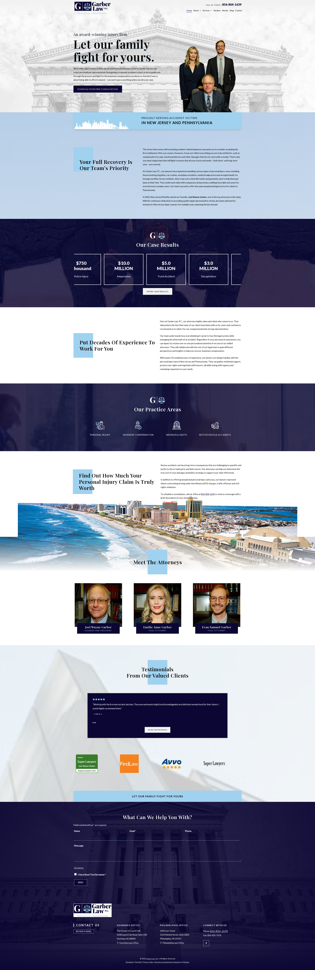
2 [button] (92, 723)
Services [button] (206, 11)
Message (78, 845)
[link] (92, 8)
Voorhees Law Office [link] (129, 942)
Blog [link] (232, 11)
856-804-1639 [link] (232, 4)
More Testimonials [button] (157, 730)
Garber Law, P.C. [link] (152, 959)
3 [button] (93, 723)
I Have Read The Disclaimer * (92, 874)
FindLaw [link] (186, 962)
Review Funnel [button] (84, 931)
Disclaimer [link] (130, 962)
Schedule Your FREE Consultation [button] (98, 89)
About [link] (196, 11)
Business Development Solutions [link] (167, 962)
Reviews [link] (217, 11)
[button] (206, 943)
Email (133, 831)
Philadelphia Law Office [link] (173, 942)
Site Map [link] (138, 962)
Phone (188, 831)
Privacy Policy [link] (148, 962)
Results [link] (225, 11)
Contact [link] (238, 11)
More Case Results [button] (157, 291)
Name (77, 831)
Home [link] (189, 11)
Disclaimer (79, 868)
